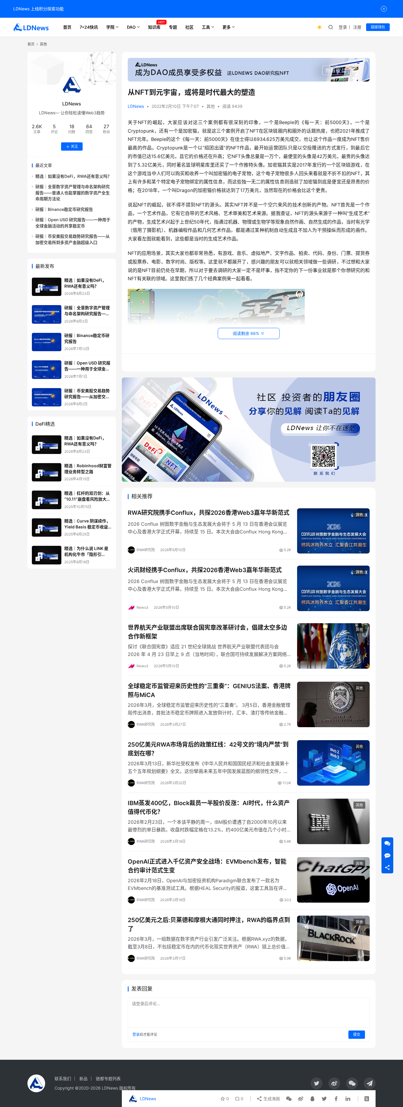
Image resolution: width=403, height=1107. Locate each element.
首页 (67, 27)
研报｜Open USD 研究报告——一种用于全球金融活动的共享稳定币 (87, 369)
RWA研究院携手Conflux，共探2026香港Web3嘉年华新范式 (208, 512)
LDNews (136, 106)
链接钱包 (378, 27)
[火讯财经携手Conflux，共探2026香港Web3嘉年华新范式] (333, 588)
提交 (356, 1034)
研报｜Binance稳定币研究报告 (64, 209)
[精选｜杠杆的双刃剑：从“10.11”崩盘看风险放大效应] (46, 500)
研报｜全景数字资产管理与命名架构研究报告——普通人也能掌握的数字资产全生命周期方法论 (72, 192)
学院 (110, 27)
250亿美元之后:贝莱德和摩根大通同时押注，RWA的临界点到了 (209, 924)
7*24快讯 (89, 27)
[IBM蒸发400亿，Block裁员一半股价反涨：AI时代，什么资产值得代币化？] (333, 821)
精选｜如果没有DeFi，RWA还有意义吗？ (73, 176)
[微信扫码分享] (289, 1098)
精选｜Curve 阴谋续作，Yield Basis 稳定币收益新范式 (87, 527)
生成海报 (271, 1098)
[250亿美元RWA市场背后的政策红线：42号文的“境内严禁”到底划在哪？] (333, 763)
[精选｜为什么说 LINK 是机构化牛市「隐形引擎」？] (46, 555)
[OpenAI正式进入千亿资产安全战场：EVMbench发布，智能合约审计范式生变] (333, 880)
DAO (131, 27)
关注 (74, 146)
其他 (211, 106)
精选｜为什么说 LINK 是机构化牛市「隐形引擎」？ (86, 554)
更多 (226, 27)
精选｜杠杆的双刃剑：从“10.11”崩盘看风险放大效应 (87, 499)
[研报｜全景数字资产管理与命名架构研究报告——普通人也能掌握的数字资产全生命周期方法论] (46, 314)
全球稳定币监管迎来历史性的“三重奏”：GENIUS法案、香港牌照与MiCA (209, 690)
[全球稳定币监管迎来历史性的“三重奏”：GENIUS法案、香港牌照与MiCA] (333, 704)
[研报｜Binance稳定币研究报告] (46, 342)
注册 (357, 27)
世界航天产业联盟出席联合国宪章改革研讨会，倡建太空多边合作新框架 (207, 632)
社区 (189, 27)
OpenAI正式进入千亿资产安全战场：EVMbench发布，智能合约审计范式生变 (207, 866)
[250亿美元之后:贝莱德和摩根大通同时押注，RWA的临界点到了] (333, 938)
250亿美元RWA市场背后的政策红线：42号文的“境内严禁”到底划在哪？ (208, 749)
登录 (343, 27)
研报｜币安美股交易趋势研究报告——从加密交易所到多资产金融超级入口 (87, 396)
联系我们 (63, 1078)
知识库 (154, 27)
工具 (206, 27)
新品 (83, 1078)
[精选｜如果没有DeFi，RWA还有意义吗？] (46, 287)
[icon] (316, 1083)
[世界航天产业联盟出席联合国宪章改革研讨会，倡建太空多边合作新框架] (333, 646)
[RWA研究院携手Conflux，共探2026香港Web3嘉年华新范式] (333, 531)
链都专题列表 (108, 1078)
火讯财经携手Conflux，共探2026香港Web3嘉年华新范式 (205, 570)
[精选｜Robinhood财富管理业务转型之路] (46, 472)
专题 (173, 27)
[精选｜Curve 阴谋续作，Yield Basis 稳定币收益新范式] (46, 527)
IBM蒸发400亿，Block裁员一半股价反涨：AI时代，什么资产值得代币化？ (209, 807)
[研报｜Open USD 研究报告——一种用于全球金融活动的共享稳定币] (46, 369)
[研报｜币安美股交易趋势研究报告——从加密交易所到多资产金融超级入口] (46, 397)
